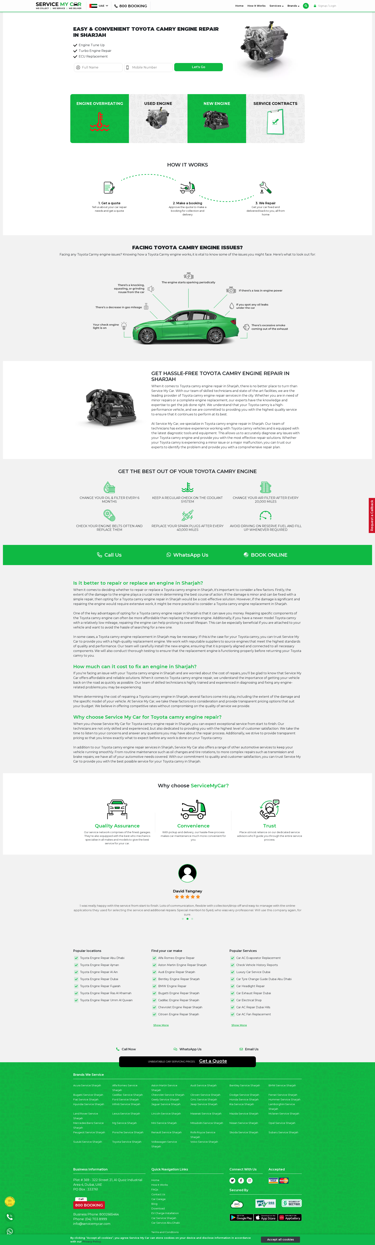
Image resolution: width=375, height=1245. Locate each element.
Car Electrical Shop (249, 1000)
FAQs (154, 1189)
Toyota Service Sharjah (126, 1141)
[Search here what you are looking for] (306, 6)
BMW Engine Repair (172, 986)
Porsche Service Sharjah (127, 1132)
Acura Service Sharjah (87, 1085)
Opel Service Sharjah (282, 1123)
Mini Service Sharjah (164, 1123)
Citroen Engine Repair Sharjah (178, 1014)
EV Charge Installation (165, 1213)
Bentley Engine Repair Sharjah (179, 979)
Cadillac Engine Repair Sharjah (178, 1000)
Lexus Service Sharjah (126, 1113)
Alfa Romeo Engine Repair (176, 958)
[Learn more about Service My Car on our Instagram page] (250, 1181)
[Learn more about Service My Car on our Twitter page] (232, 1181)
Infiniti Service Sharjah (126, 1104)
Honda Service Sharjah (244, 1099)
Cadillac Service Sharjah (127, 1094)
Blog (154, 1203)
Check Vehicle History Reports (257, 965)
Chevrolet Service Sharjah (167, 1094)
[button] (182, 919)
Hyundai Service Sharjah (88, 1104)
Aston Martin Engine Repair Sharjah (182, 965)
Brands (293, 5)
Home (240, 5)
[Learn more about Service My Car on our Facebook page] (241, 1181)
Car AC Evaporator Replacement (258, 958)
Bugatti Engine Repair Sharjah (178, 993)
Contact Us (158, 1194)
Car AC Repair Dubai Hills (253, 1007)
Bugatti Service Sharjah (88, 1094)
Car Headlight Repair (250, 986)
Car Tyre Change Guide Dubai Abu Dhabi (264, 979)
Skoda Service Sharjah (243, 1132)
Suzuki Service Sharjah (87, 1141)
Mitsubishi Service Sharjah (206, 1123)
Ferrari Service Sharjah (283, 1094)
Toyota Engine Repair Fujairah (100, 986)
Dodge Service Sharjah (244, 1094)
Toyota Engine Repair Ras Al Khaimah (105, 993)
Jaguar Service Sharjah (165, 1104)
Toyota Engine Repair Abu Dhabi (102, 958)
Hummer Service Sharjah (284, 1099)
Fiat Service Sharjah (85, 1099)
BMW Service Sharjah (282, 1085)
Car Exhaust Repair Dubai (253, 993)
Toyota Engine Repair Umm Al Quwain (106, 1000)
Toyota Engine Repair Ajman (99, 965)
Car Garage (158, 1199)
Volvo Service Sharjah (204, 1141)
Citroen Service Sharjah (205, 1094)
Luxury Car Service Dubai (253, 972)
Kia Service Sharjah (241, 1104)
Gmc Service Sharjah (203, 1099)
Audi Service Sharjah (203, 1085)
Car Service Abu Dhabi (165, 1222)
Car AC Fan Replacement (253, 1014)
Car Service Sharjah (163, 1218)
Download (158, 1208)
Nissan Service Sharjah (243, 1123)
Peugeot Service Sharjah (89, 1132)
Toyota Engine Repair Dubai (99, 979)
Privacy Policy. (91, 1241)
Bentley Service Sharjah (244, 1085)
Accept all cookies (280, 1239)
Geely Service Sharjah (165, 1099)
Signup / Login (327, 5)
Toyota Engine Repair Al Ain (99, 972)
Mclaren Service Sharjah (284, 1113)
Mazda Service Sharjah (243, 1113)
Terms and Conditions (165, 1232)
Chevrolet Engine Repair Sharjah (180, 1007)
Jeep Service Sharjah (203, 1104)
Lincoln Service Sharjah (166, 1113)
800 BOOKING (89, 1204)
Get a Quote (213, 1061)
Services (276, 5)
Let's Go (198, 67)
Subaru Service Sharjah (283, 1132)
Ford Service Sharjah (125, 1099)
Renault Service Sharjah (166, 1132)
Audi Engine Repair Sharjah (176, 972)
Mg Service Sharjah (124, 1123)
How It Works (256, 5)
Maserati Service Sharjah (205, 1113)
